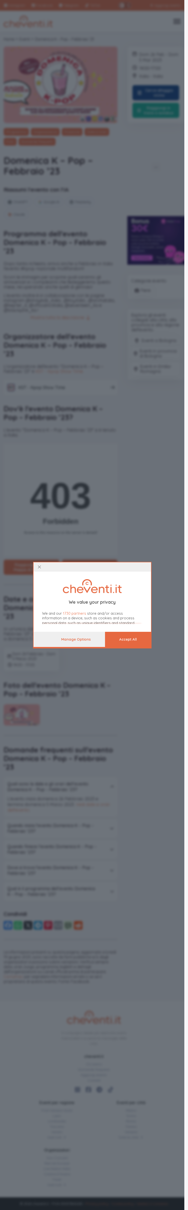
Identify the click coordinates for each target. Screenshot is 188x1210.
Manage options (76, 639)
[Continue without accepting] (39, 567)
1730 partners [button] (74, 613)
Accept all (128, 639)
